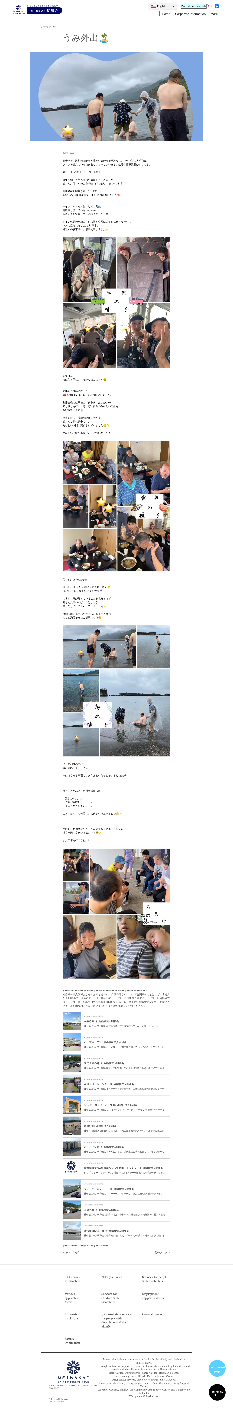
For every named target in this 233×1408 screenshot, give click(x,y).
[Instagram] (209, 6)
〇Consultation (111, 1314)
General (147, 1314)
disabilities (108, 1301)
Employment (150, 1293)
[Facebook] (217, 6)
